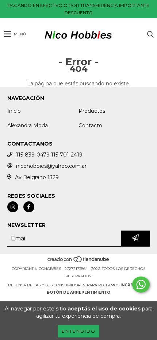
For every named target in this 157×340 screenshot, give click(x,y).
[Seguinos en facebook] (28, 206)
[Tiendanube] (79, 261)
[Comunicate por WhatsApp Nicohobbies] (141, 285)
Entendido (79, 331)
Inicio (14, 111)
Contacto (90, 125)
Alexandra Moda (27, 125)
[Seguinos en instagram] (12, 206)
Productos (91, 111)
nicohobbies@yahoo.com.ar (51, 166)
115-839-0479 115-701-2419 (49, 154)
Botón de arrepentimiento (78, 292)
